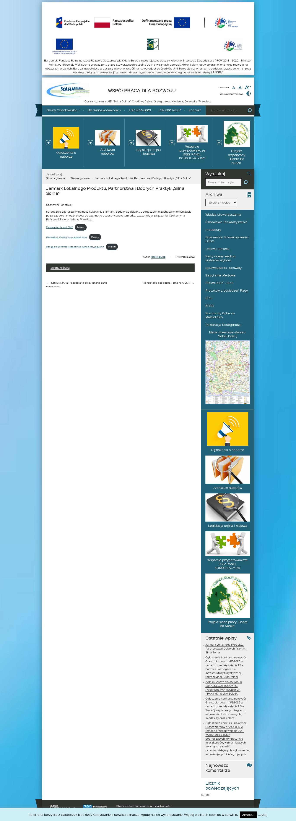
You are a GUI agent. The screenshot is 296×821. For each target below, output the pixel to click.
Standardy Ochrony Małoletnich (220, 315)
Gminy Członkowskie (62, 110)
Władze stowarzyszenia (223, 214)
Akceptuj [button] (248, 814)
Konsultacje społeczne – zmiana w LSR (166, 282)
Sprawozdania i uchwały (223, 268)
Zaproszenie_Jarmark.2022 (59, 227)
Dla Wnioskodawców (103, 110)
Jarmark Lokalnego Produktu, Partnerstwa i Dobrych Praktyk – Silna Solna (226, 648)
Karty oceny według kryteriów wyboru (220, 258)
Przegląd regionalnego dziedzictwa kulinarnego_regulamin (75, 246)
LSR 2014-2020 (140, 110)
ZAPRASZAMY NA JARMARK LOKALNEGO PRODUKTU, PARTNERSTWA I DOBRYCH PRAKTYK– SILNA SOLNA (223, 687)
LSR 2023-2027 (170, 110)
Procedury (213, 230)
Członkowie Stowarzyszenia (226, 222)
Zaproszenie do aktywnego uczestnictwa (66, 236)
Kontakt (195, 110)
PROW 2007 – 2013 (219, 283)
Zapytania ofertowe (220, 275)
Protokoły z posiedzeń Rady (226, 290)
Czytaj (262, 815)
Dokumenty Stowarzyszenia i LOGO (227, 239)
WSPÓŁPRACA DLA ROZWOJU (142, 90)
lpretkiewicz (158, 256)
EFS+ (209, 298)
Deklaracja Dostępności (223, 325)
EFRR (209, 306)
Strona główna (55, 178)
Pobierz (80, 227)
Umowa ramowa (217, 249)
